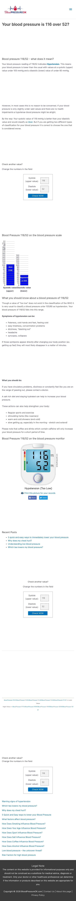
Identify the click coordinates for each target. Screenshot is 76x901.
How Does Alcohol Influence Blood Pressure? (23, 846)
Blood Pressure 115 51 (10, 700)
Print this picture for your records (39, 493)
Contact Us (49, 891)
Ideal (30, 122)
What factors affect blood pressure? (18, 819)
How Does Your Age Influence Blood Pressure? (24, 828)
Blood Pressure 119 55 (44, 706)
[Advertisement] (38, 43)
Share (33, 498)
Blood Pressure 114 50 (22, 700)
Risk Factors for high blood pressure (19, 855)
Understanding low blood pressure (24, 544)
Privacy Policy (38, 895)
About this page (63, 891)
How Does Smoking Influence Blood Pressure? (23, 824)
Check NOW (38, 196)
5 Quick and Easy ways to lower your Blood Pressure (26, 815)
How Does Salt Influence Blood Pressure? (21, 837)
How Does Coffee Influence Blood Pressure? (23, 841)
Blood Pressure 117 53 (19, 706)
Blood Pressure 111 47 (60, 700)
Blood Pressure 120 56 (56, 706)
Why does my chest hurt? (20, 540)
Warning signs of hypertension (16, 801)
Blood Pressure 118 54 (31, 706)
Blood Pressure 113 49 (35, 700)
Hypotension (53, 64)
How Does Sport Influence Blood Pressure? (22, 832)
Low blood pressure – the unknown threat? (22, 850)
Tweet (44, 498)
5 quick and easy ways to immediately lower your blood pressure (38, 537)
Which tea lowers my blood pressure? (25, 547)
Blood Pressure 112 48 (48, 700)
